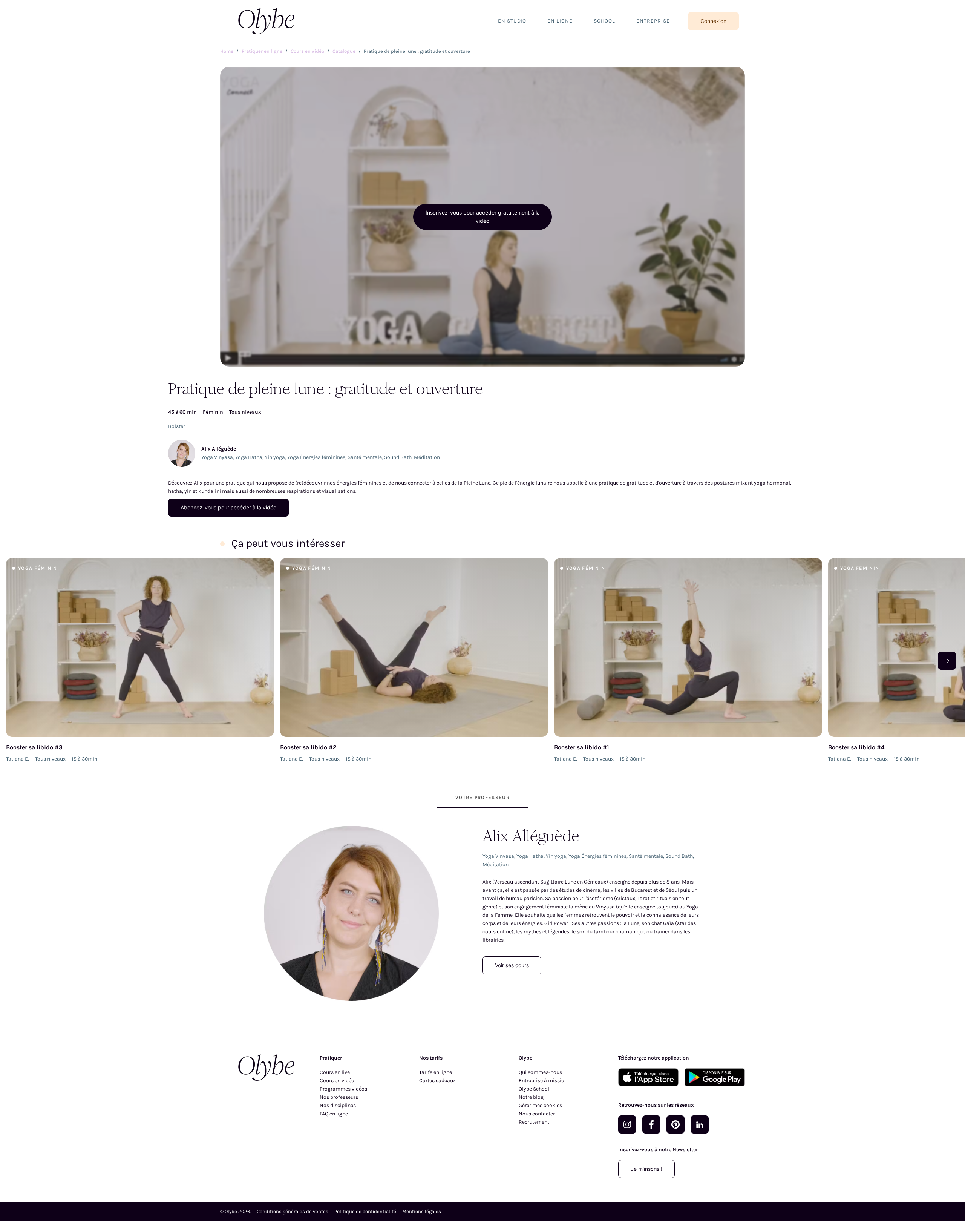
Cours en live (335, 1072)
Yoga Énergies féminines (316, 457)
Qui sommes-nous (540, 1072)
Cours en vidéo (337, 1080)
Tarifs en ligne (435, 1072)
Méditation (427, 457)
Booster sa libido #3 (34, 747)
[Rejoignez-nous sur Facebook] (651, 1124)
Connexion (713, 21)
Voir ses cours (512, 965)
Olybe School (534, 1089)
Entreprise (653, 21)
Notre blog (531, 1097)
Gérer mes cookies (540, 1105)
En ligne (560, 21)
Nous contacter (537, 1114)
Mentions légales (421, 1211)
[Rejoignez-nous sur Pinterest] (675, 1124)
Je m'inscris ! (646, 1169)
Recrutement (534, 1122)
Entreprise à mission (543, 1080)
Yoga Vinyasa (217, 457)
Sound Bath (398, 457)
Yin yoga (275, 457)
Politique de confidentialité (365, 1211)
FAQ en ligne (334, 1114)
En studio (512, 21)
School (604, 21)
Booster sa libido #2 (308, 747)
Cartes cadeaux (437, 1080)
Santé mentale (365, 457)
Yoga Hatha (248, 457)
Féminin (213, 412)
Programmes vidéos (343, 1089)
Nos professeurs (339, 1097)
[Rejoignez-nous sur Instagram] (627, 1124)
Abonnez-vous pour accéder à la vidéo (228, 507)
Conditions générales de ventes (292, 1211)
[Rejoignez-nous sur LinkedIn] (700, 1124)
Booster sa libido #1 (581, 747)
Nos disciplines (338, 1105)
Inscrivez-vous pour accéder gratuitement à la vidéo (483, 216)
